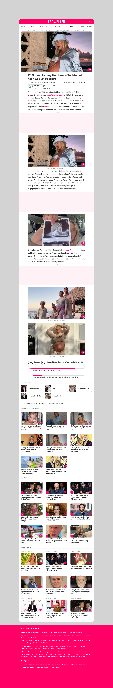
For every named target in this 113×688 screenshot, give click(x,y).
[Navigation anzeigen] (22, 22)
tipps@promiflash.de (56, 403)
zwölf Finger (49, 107)
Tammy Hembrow (35, 92)
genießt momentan (54, 95)
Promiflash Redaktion (47, 82)
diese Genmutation (72, 250)
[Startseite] (56, 21)
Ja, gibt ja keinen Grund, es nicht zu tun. (46, 370)
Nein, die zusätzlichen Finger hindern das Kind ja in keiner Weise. (55, 377)
